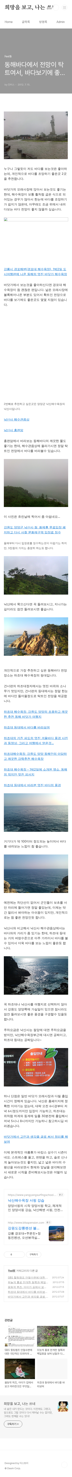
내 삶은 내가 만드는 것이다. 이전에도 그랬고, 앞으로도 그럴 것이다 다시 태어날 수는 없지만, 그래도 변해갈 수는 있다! (28, 1412)
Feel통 (12, 1270)
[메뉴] (64, 7)
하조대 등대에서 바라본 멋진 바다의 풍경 (32, 785)
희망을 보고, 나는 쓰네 (31, 7)
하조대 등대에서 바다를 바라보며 (27, 727)
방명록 (43, 22)
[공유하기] (15, 1254)
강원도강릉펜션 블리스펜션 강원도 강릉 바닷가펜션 (24, 1228)
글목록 (26, 22)
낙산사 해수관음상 (16, 419)
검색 (56, 8)
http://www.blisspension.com (26, 1222)
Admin (60, 22)
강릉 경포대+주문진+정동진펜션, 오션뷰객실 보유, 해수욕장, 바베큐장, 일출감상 (24, 1235)
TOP (64, 1465)
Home (9, 22)
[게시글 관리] (20, 1254)
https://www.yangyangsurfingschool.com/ (32, 1194)
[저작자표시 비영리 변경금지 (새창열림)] (46, 1254)
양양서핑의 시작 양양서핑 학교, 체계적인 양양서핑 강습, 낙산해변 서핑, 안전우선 (35, 1208)
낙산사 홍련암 (13, 430)
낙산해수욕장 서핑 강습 (26, 1200)
